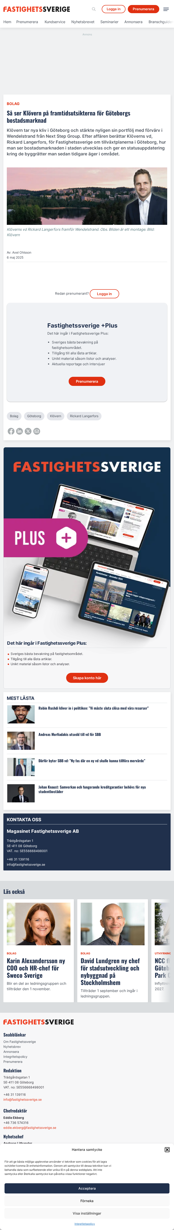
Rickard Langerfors (84, 416)
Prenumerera (27, 22)
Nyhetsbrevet (82, 22)
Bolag (13, 103)
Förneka (87, 1201)
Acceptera (87, 1188)
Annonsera (133, 22)
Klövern (55, 416)
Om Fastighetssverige (19, 1042)
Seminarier (109, 22)
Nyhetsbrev (12, 1047)
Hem (7, 22)
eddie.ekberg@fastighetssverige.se (29, 1128)
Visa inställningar (87, 1213)
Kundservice (55, 22)
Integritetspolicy (85, 1223)
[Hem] (37, 9)
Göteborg (34, 416)
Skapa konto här (87, 678)
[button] (167, 1149)
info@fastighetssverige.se (26, 864)
